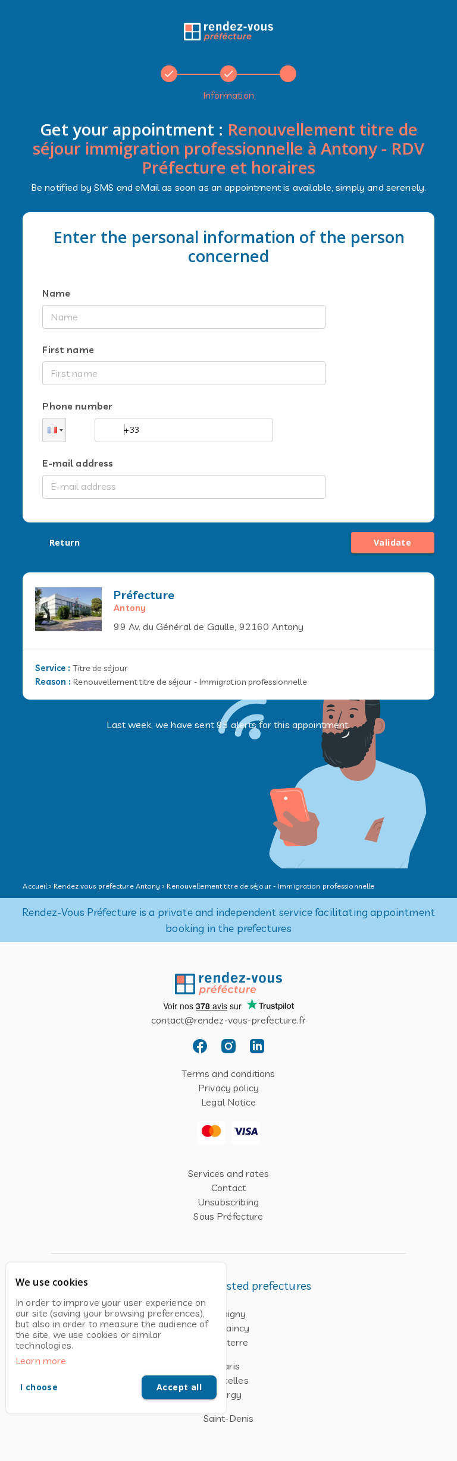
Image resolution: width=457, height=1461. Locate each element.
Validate (392, 542)
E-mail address (77, 463)
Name (56, 293)
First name (68, 349)
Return (64, 542)
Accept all (179, 1387)
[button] (54, 430)
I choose (39, 1387)
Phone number (77, 406)
